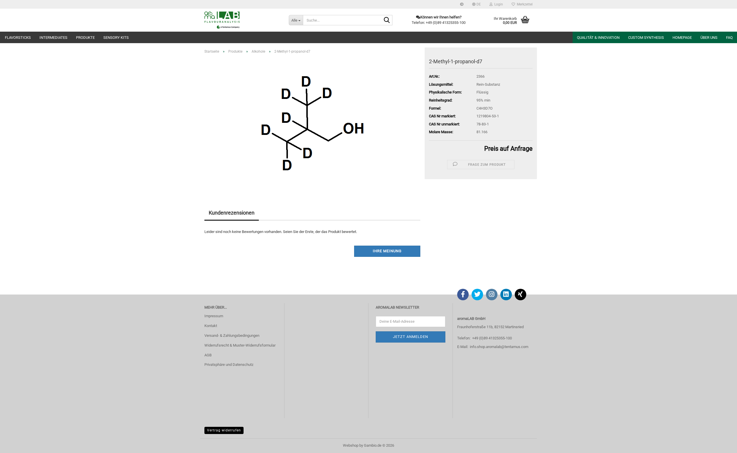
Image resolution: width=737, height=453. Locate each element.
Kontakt (210, 326)
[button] (476, 4)
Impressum (213, 316)
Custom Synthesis (646, 37)
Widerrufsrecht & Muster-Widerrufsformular (240, 345)
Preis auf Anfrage (508, 148)
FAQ (729, 37)
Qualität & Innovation (598, 37)
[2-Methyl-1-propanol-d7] (312, 123)
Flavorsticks (18, 37)
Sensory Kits (116, 37)
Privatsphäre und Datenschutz (228, 364)
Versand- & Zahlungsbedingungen (231, 335)
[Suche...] (386, 20)
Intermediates (53, 37)
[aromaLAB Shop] (242, 20)
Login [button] (498, 4)
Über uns (708, 37)
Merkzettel (524, 4)
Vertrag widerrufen (224, 430)
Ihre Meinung (387, 251)
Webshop (350, 445)
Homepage (682, 37)
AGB (208, 355)
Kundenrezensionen (231, 213)
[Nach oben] (721, 444)
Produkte (85, 37)
